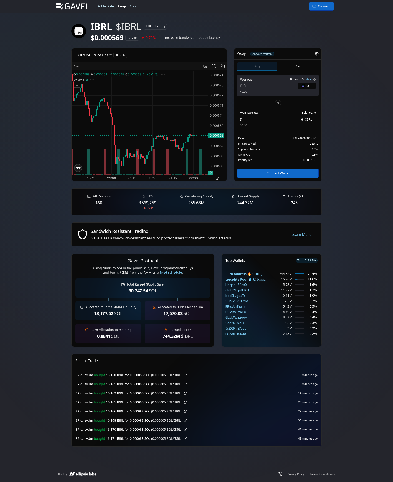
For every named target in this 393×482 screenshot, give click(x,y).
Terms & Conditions (322, 474)
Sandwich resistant (262, 53)
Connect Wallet (278, 173)
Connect (324, 6)
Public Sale (105, 6)
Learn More (301, 234)
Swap (122, 6)
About (134, 6)
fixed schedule (171, 272)
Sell (298, 66)
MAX (308, 79)
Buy (257, 66)
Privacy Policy (296, 474)
